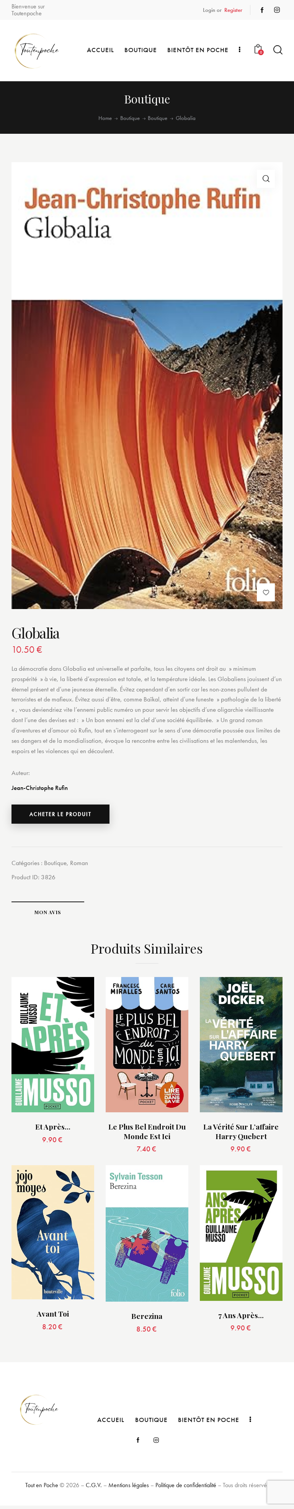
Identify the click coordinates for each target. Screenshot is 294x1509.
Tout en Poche (41, 1485)
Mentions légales (128, 1485)
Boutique (130, 118)
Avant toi (53, 1314)
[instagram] (277, 10)
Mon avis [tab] (47, 912)
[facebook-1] (262, 10)
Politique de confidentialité (185, 1485)
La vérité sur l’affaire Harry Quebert (241, 1131)
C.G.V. (94, 1485)
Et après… (52, 1126)
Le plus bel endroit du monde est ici (147, 1131)
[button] (266, 179)
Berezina (146, 1316)
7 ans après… (241, 1315)
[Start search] (278, 50)
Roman (79, 863)
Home (105, 118)
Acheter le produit (60, 814)
